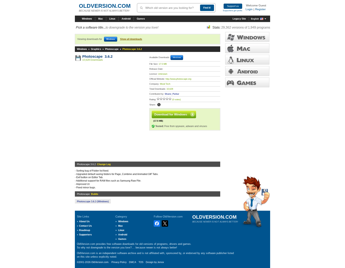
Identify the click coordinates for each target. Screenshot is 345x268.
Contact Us (85, 225)
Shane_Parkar (172, 94)
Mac (100, 18)
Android (126, 18)
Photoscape (112, 49)
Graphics (96, 49)
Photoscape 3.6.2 (97, 57)
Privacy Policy (119, 262)
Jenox (160, 262)
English (255, 19)
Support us (233, 6)
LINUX (247, 60)
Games (141, 18)
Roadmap (84, 230)
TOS (141, 262)
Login (249, 9)
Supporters (85, 234)
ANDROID (247, 71)
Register (260, 9)
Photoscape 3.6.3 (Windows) (93, 201)
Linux (112, 18)
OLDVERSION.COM (105, 6)
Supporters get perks (232, 10)
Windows (87, 18)
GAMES (247, 82)
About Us (84, 221)
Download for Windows (170, 114)
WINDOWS (247, 37)
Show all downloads (131, 39)
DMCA (132, 262)
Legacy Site (239, 18)
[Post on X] (159, 104)
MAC (247, 48)
